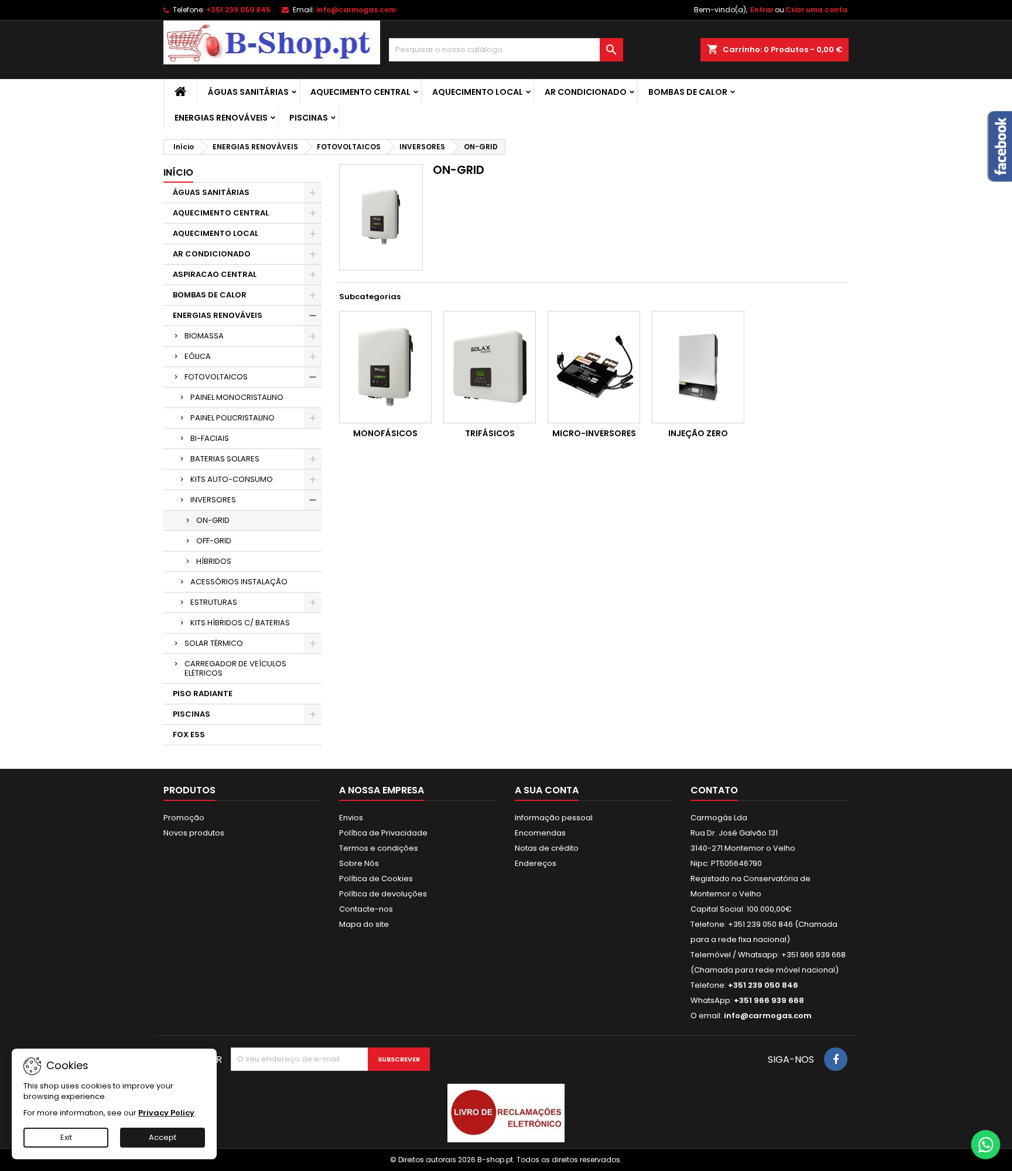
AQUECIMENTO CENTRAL (360, 92)
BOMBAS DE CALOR (687, 92)
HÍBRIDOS (213, 561)
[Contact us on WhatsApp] (985, 1144)
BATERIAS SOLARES (224, 458)
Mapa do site (364, 924)
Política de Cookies (376, 878)
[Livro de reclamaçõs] (506, 1112)
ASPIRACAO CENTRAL (215, 274)
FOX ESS (189, 734)
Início (178, 172)
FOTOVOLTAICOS (216, 376)
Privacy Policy (166, 1112)
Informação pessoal (554, 817)
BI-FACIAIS (209, 438)
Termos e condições (378, 848)
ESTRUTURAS (213, 602)
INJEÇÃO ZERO (698, 433)
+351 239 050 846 (238, 10)
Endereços (535, 863)
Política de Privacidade (383, 832)
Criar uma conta (816, 10)
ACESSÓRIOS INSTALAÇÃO (239, 581)
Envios (351, 817)
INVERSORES (213, 499)
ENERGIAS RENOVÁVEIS (221, 118)
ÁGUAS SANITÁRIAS (248, 92)
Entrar (762, 10)
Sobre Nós (359, 863)
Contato (714, 790)
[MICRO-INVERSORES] (594, 367)
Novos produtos (193, 832)
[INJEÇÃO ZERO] (698, 367)
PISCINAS (308, 118)
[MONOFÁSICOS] (385, 367)
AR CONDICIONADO (586, 92)
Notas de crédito (547, 848)
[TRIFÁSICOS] (489, 367)
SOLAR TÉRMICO (213, 643)
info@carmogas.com (356, 10)
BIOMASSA (204, 335)
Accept (162, 1137)
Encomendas (540, 832)
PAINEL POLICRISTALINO (232, 417)
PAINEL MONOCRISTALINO (236, 397)
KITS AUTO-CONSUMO (231, 479)
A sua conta (547, 790)
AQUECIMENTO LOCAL (477, 92)
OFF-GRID (213, 540)
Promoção (183, 817)
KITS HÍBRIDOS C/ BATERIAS (240, 622)
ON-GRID (213, 520)
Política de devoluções (383, 893)
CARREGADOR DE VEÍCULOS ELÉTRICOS (235, 668)
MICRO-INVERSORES (594, 433)
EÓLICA (197, 356)
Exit (66, 1137)
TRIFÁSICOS (490, 433)
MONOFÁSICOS (385, 433)
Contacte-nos (366, 909)
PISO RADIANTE (203, 693)
